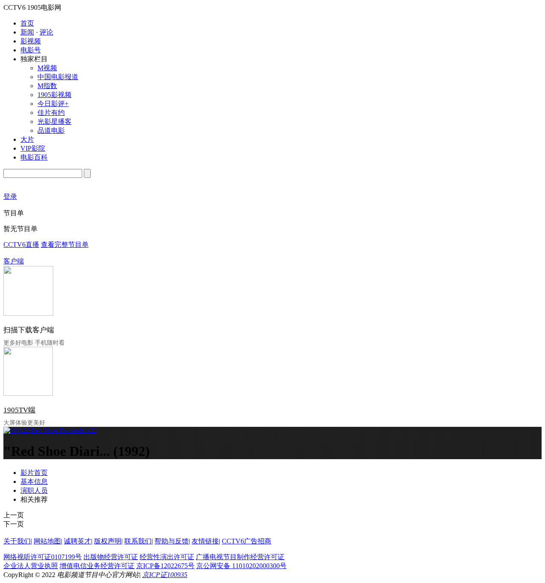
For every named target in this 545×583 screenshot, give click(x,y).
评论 (46, 32)
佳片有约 (51, 112)
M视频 (47, 67)
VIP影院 (32, 148)
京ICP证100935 (164, 574)
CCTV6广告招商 (246, 541)
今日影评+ (53, 103)
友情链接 (205, 541)
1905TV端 (19, 410)
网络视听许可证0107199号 (42, 556)
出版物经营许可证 (110, 556)
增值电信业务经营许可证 (97, 565)
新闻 (27, 32)
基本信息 (34, 481)
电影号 (30, 50)
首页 (27, 23)
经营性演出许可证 (167, 556)
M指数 (47, 85)
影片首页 (34, 472)
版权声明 (107, 541)
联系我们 (138, 541)
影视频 (30, 41)
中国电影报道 (57, 76)
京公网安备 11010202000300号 (241, 565)
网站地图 (47, 541)
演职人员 (34, 490)
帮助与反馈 (172, 541)
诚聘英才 (77, 541)
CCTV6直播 (21, 244)
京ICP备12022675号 (165, 565)
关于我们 (17, 541)
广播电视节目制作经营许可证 (240, 556)
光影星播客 (54, 121)
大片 (27, 139)
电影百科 (34, 157)
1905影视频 (54, 94)
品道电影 (51, 130)
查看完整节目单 (65, 244)
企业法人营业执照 (30, 565)
